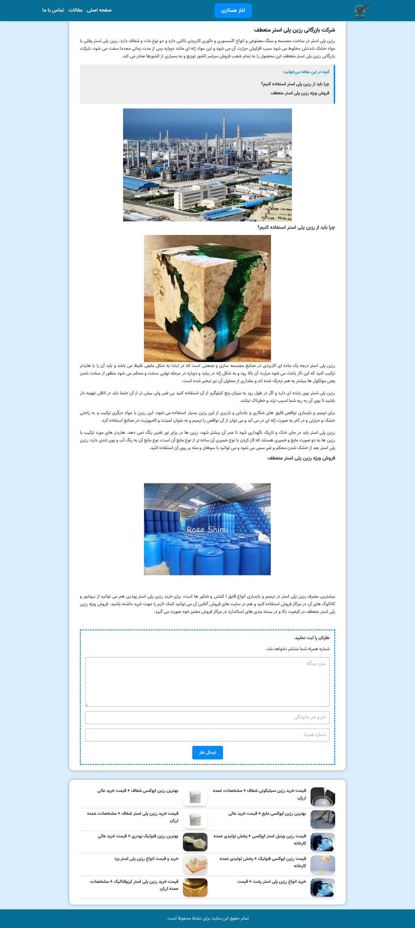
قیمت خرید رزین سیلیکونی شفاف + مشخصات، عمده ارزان (259, 794)
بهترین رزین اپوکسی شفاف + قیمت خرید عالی (137, 790)
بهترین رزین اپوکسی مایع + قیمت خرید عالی (267, 813)
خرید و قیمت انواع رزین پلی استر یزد (146, 858)
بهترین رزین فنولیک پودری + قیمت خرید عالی (138, 836)
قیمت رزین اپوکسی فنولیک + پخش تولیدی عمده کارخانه (263, 862)
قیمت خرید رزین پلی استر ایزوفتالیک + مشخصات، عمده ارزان (134, 885)
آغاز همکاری (233, 10)
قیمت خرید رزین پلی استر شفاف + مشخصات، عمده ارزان (132, 817)
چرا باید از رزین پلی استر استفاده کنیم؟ (295, 84)
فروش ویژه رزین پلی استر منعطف (300, 93)
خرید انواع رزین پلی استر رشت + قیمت (271, 881)
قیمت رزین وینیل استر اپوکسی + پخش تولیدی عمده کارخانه (260, 840)
